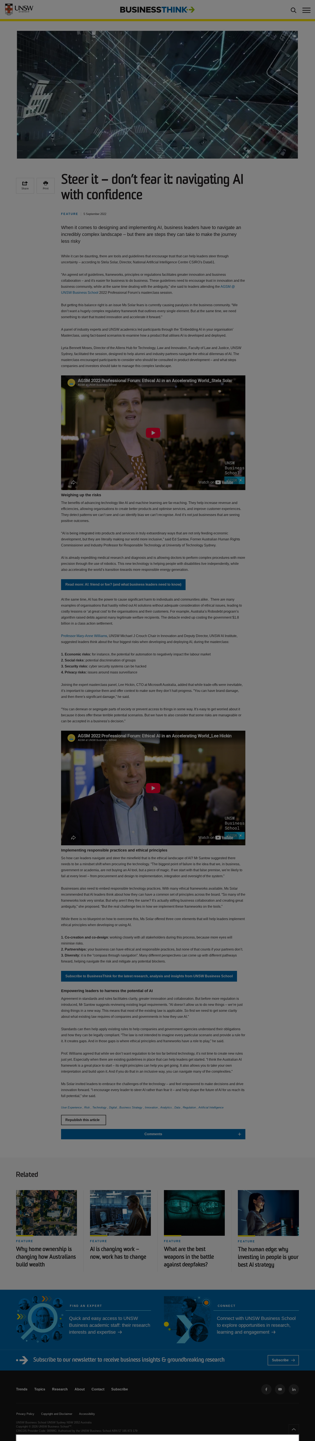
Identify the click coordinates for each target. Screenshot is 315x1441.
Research (60, 1389)
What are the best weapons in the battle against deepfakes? (189, 1257)
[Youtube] (280, 1389)
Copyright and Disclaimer (56, 1414)
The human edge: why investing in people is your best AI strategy (268, 1257)
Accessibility (87, 1414)
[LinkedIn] (294, 1389)
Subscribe (280, 1360)
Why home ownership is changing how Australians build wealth (46, 1257)
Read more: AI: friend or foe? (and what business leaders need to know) (123, 584)
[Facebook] (266, 1389)
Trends (21, 1389)
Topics (39, 1389)
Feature (24, 1241)
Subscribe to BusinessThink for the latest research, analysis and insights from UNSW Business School (149, 976)
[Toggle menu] (306, 9)
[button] (153, 1134)
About (80, 1389)
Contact (98, 1389)
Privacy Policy (25, 1414)
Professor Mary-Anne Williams (84, 636)
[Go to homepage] (157, 9)
